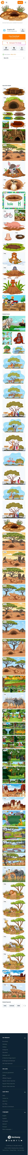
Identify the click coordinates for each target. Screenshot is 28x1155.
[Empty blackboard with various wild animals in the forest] (13, 863)
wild (18, 1050)
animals (12, 1050)
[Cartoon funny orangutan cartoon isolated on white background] (8, 383)
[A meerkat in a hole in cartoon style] (13, 192)
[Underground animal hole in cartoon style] (7, 235)
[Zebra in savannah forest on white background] (13, 988)
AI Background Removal (8, 1105)
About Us (4, 1145)
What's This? (13, 54)
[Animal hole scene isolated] (13, 570)
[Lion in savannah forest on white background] (13, 935)
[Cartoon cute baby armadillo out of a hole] (13, 177)
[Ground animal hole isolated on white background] (13, 103)
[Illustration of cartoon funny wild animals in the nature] (20, 381)
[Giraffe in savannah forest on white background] (13, 1005)
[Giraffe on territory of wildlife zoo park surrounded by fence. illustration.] (13, 537)
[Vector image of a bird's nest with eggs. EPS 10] (8, 268)
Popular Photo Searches (8, 1128)
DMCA (4, 1120)
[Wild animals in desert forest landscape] (13, 745)
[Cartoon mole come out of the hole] (13, 303)
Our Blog (4, 1148)
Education (5, 1097)
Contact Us (5, 1142)
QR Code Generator (7, 1108)
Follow (22, 31)
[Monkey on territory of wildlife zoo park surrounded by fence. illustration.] (13, 421)
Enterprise (5, 1094)
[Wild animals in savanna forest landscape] (13, 835)
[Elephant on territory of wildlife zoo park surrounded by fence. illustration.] (9, 394)
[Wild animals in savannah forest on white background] (13, 970)
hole (5, 1050)
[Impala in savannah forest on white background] (13, 953)
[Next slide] (21, 1050)
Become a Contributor (8, 1151)
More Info (6, 57)
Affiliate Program (6, 1122)
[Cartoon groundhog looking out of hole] (13, 290)
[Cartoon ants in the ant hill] (13, 317)
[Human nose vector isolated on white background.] (8, 256)
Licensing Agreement (8, 1117)
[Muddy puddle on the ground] (13, 278)
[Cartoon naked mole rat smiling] (13, 245)
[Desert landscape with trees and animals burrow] (13, 160)
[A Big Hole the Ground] (13, 91)
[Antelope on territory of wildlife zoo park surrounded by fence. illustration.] (13, 436)
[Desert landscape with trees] (13, 620)
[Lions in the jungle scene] (13, 760)
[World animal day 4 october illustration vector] (13, 355)
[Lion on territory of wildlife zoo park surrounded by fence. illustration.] (13, 406)
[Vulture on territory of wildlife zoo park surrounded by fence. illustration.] (13, 469)
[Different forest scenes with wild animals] (13, 728)
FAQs (3, 1140)
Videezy (4, 1091)
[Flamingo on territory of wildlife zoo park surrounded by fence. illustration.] (13, 503)
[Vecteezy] (2, 2)
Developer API (6, 1099)
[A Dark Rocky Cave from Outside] (13, 144)
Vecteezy (4, 1088)
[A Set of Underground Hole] (13, 115)
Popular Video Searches (8, 1131)
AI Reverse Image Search (9, 1102)
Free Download (14, 36)
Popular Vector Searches (8, 1125)
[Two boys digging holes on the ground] (13, 334)
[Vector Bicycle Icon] (8, 223)
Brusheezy (5, 1086)
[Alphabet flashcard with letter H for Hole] (13, 208)
